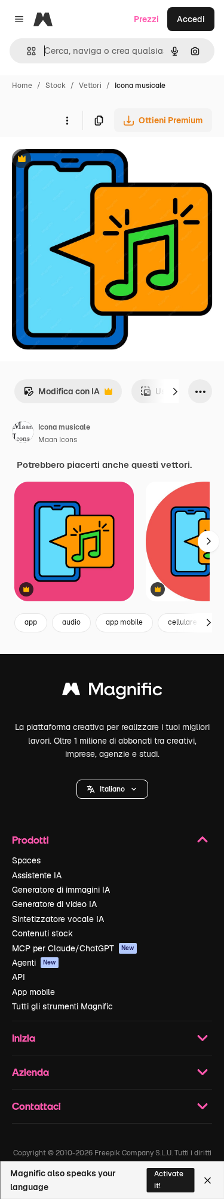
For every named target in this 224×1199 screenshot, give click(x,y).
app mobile (124, 622)
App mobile (33, 992)
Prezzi (146, 19)
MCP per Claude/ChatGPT (73, 948)
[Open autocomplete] (26, 51)
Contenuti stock (42, 933)
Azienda (30, 1072)
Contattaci (36, 1106)
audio (71, 622)
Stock (55, 85)
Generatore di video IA (54, 904)
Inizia (23, 1037)
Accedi (191, 19)
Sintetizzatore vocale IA (58, 919)
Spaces (26, 860)
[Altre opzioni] (67, 120)
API (18, 977)
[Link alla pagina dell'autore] (22, 433)
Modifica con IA (61, 394)
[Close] (207, 1180)
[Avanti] (175, 391)
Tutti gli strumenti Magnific (62, 1006)
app (30, 622)
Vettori (90, 85)
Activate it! (168, 1179)
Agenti (34, 962)
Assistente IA (37, 875)
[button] (112, 789)
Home (22, 85)
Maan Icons (57, 440)
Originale (79, 160)
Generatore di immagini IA (61, 889)
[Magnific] (112, 692)
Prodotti (30, 839)
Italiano (112, 789)
